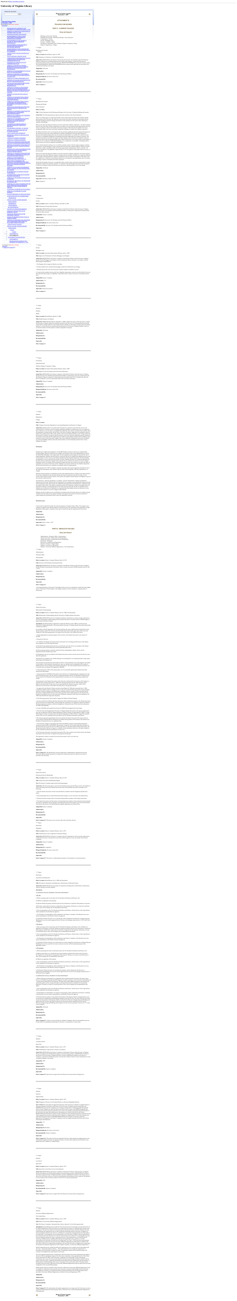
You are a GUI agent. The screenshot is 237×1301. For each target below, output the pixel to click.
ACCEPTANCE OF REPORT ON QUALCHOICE (18, 189)
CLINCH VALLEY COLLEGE (15, 224)
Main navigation (20, 1)
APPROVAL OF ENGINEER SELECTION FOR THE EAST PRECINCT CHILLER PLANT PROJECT (18, 108)
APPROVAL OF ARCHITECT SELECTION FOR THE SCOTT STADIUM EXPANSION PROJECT (18, 142)
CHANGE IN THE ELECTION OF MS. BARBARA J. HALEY (16, 211)
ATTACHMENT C (14, 239)
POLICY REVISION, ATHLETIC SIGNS (16, 56)
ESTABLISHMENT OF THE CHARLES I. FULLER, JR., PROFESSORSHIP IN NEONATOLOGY (17, 42)
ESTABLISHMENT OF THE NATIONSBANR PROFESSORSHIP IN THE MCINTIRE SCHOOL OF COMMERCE (18, 50)
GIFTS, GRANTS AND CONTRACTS (16, 133)
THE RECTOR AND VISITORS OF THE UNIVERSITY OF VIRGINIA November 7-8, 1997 (18, 29)
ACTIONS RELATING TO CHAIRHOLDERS (18, 196)
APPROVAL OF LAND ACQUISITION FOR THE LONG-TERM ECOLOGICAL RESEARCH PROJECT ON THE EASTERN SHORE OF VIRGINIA (18, 185)
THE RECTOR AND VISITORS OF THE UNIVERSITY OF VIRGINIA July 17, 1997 (18, 242)
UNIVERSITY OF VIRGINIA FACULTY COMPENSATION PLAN (16, 63)
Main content (12, 1)
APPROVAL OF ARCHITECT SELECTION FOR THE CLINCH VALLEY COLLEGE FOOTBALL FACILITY (18, 146)
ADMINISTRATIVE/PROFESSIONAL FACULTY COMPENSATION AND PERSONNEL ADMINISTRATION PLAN (18, 59)
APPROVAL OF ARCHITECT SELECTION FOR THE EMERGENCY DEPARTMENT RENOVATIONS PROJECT (18, 112)
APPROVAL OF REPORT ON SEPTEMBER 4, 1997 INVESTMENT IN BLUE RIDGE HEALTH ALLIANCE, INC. (18, 75)
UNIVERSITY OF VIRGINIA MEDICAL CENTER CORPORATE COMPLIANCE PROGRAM (16, 125)
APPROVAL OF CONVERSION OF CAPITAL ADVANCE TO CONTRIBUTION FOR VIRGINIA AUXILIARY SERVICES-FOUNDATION (18, 120)
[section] (12, 230)
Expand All (11, 247)
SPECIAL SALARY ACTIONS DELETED (17, 200)
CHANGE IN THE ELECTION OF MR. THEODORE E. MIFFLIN (16, 214)
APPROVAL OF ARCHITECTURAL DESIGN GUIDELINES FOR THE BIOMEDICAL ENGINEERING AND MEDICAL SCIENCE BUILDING (18, 103)
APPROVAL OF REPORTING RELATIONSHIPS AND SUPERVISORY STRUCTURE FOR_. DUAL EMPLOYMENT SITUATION (18, 221)
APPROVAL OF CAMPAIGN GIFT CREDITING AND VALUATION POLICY (18, 116)
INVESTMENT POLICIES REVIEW (16, 237)
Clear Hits (4, 25)
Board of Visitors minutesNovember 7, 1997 (9, 22)
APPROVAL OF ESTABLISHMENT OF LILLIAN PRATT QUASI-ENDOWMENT (18, 72)
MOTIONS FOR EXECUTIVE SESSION (16, 34)
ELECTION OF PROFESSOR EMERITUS (17, 209)
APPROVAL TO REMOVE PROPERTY (16, 138)
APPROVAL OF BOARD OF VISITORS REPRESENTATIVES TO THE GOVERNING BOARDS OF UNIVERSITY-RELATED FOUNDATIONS (17, 67)
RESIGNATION (12, 228)
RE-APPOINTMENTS (13, 207)
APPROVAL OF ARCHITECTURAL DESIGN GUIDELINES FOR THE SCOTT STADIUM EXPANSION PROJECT (18, 98)
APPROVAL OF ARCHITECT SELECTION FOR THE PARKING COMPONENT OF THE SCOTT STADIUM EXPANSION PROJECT (18, 154)
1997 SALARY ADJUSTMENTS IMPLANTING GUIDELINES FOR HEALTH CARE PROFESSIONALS (18, 84)
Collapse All (6, 247)
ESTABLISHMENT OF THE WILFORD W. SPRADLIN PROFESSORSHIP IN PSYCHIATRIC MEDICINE (17, 46)
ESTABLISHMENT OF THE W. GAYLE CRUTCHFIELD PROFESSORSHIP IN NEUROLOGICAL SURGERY (16, 37)
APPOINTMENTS (12, 205)
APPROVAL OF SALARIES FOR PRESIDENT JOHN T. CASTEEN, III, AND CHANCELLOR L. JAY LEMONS (18, 168)
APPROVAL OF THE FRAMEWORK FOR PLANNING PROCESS (17, 131)
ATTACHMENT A (14, 233)
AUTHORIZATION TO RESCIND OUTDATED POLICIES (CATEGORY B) (18, 175)
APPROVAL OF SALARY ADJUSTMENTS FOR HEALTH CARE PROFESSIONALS (18, 81)
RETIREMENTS (12, 203)
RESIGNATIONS (12, 201)
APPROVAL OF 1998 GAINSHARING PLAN (18, 78)
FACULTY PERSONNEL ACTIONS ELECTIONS (18, 194)
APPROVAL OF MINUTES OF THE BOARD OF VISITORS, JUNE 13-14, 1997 (18, 32)
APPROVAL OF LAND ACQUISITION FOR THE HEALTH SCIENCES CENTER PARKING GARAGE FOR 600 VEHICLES (18, 150)
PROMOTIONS (12, 198)
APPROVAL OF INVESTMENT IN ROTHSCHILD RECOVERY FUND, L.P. (16, 158)
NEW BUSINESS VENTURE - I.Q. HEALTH (17, 128)
